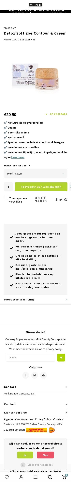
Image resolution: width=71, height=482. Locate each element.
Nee (45, 455)
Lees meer (17, 157)
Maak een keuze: (17, 165)
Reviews (9, 424)
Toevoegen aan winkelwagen (41, 186)
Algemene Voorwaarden (18, 419)
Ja (25, 455)
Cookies (58, 419)
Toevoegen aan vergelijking (18, 200)
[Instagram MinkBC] (34, 375)
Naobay (10, 28)
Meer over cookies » (40, 464)
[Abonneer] (61, 358)
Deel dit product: (41, 199)
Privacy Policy (43, 419)
